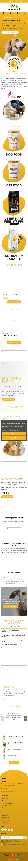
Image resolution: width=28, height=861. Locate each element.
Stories (3, 808)
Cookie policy (5, 430)
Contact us (4, 805)
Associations (5, 800)
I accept (14, 434)
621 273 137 (6, 788)
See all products (14, 350)
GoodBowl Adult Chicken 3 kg (12, 295)
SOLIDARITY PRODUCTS (14, 257)
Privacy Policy (5, 817)
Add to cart (15, 301)
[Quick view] (25, 273)
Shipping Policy (6, 815)
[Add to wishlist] (25, 270)
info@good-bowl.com (8, 791)
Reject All (14, 438)
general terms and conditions (13, 844)
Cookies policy (5, 822)
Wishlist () (20, 1)
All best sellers (14, 762)
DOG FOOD (14, 154)
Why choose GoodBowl (8, 803)
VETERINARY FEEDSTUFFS (14, 220)
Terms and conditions (7, 820)
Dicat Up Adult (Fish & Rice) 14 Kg (16, 749)
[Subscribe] (25, 837)
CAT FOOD (14, 185)
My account (5, 798)
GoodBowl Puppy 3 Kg (10, 335)
